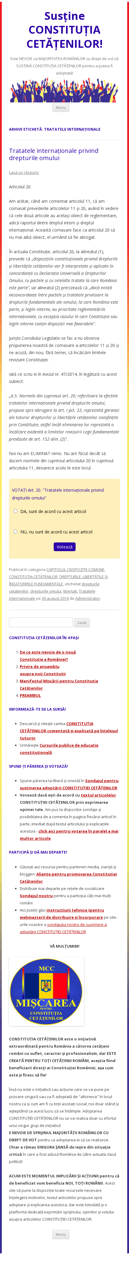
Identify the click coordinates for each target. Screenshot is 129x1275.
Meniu (61, 107)
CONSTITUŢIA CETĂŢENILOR (33, 576)
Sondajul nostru (36, 895)
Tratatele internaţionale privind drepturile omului (53, 154)
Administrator (87, 598)
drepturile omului (46, 591)
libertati (70, 591)
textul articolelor (98, 795)
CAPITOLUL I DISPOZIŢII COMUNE (75, 569)
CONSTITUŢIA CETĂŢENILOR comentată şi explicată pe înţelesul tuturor (69, 731)
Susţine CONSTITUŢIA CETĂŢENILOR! (64, 30)
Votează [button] (65, 547)
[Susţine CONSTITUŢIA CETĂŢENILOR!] (64, 101)
